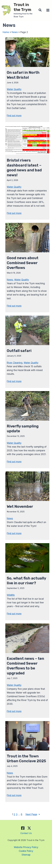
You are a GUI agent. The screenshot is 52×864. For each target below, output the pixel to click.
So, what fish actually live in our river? (26, 580)
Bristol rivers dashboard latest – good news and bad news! (24, 167)
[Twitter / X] (29, 828)
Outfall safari (19, 350)
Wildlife (11, 595)
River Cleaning (14, 362)
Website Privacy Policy (26, 847)
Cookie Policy (26, 851)
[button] (40, 10)
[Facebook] (23, 828)
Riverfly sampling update (23, 428)
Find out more (14, 115)
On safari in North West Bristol (23, 75)
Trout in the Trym (22, 7)
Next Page (32, 814)
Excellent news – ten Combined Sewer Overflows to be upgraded (25, 665)
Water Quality (14, 89)
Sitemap (26, 854)
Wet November (20, 506)
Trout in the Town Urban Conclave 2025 (26, 758)
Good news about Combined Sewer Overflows (22, 263)
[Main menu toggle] (48, 10)
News (10, 279)
